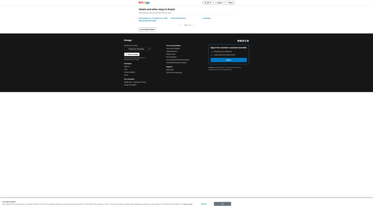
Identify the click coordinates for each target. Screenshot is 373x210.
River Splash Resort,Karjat (147, 20)
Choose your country (130, 45)
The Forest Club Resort (178, 18)
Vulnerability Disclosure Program (176, 62)
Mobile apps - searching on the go (135, 82)
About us (127, 66)
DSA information (171, 57)
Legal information (171, 51)
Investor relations (129, 72)
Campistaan (207, 18)
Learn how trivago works (174, 72)
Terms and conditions (173, 48)
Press (126, 75)
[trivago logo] (144, 2)
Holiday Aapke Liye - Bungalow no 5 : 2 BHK (153, 18)
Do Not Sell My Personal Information (177, 60)
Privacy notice (170, 54)
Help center (170, 69)
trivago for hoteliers (130, 85)
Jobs (125, 69)
